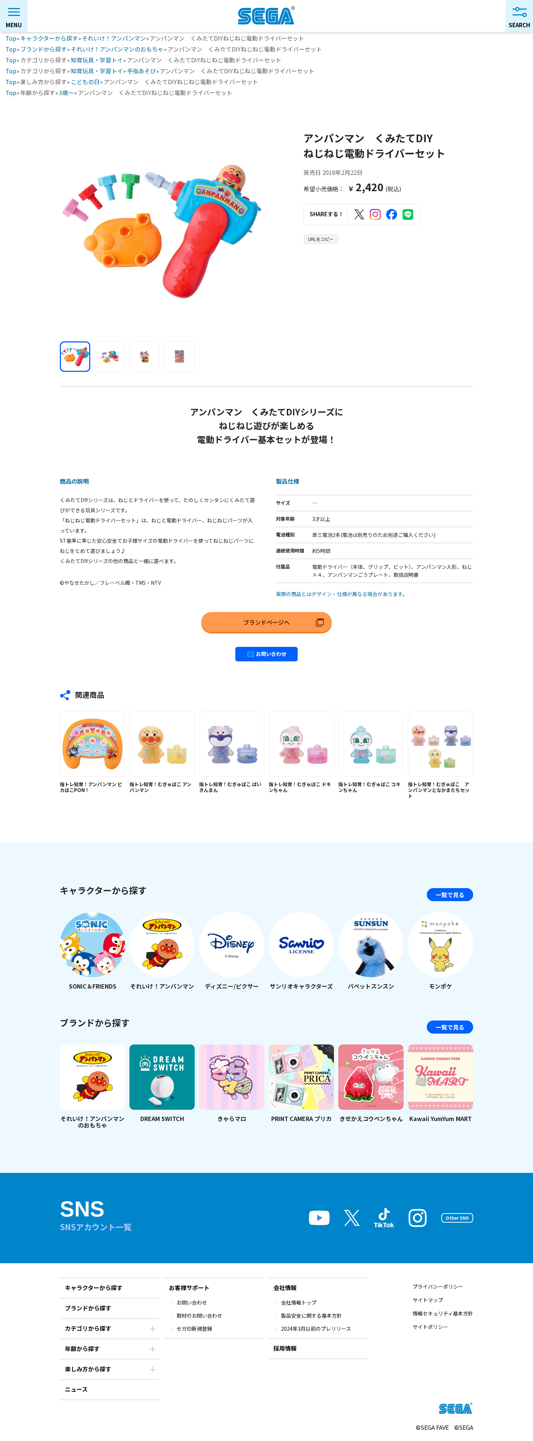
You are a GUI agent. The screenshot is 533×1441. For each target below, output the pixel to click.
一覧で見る (449, 894)
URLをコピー (321, 239)
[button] (75, 356)
